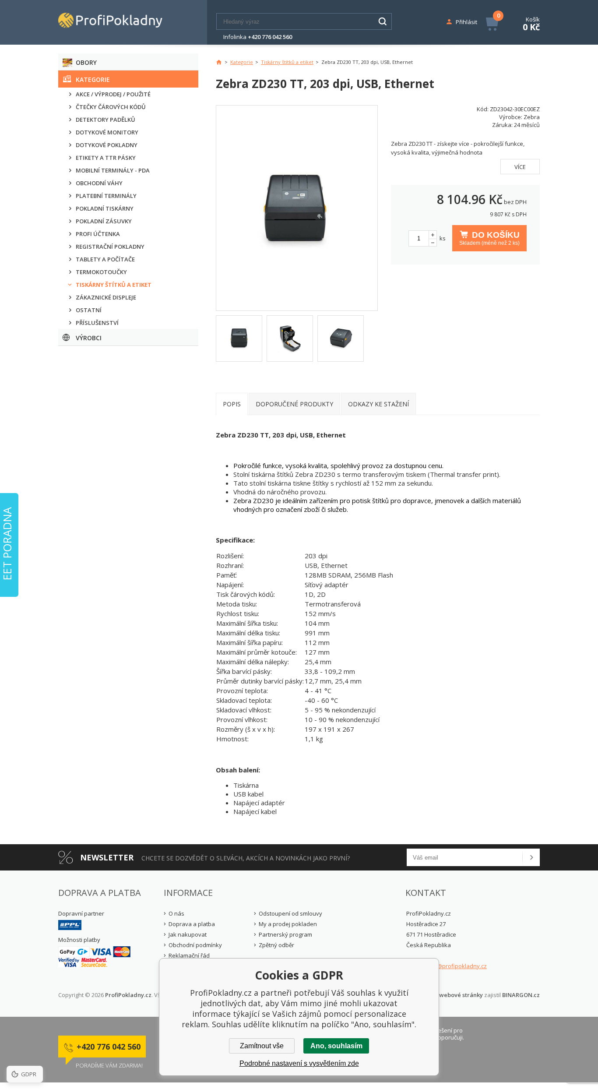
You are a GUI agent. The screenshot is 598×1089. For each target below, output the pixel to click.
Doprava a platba (192, 924)
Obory (86, 62)
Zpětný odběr (276, 945)
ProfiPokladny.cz (128, 995)
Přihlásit (466, 22)
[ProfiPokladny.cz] (119, 22)
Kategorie (93, 79)
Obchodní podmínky (195, 945)
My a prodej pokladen (288, 924)
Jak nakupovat (188, 934)
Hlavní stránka (219, 62)
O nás (176, 913)
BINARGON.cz (521, 995)
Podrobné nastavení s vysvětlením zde (299, 1063)
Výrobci (89, 338)
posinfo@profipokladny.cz (451, 966)
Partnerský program (285, 934)
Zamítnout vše (262, 1046)
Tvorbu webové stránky (450, 995)
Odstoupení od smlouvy (290, 913)
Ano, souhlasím (336, 1046)
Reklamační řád (189, 955)
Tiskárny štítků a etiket (287, 62)
